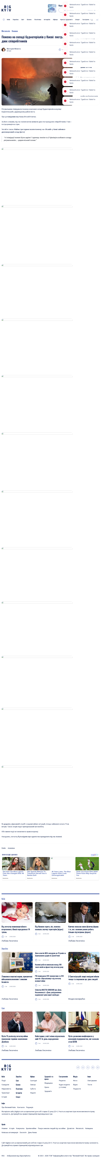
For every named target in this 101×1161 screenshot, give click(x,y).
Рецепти (62, 1080)
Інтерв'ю (47, 20)
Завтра (33, 1084)
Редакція (29, 1107)
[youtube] (97, 1067)
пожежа (11, 848)
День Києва (32, 1132)
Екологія (23, 1132)
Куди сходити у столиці (64, 1085)
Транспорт (6, 1093)
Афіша (55, 20)
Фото (75, 1080)
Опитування (92, 1080)
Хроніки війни (31, 1128)
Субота (33, 1089)
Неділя (33, 1093)
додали (7, 824)
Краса (46, 1087)
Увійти (90, 10)
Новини (15, 31)
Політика (37, 20)
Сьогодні (33, 1080)
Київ (8, 20)
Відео (75, 1084)
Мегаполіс (6, 31)
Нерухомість (6, 1089)
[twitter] (88, 1067)
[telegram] (78, 1067)
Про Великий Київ (9, 1107)
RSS (3, 1156)
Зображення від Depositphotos (18, 1156)
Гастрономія (63, 1076)
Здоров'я (48, 1091)
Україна (15, 20)
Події (4, 1080)
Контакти (21, 1107)
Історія (4, 1097)
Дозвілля (70, 1128)
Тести (89, 1084)
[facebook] (83, 1067)
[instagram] (92, 1067)
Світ (22, 20)
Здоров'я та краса (48, 1077)
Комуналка (20, 1128)
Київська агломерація (10, 1132)
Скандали (5, 1084)
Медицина (48, 1083)
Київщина (89, 1128)
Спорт (18, 1097)
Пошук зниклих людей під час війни (51, 1128)
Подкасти (77, 1089)
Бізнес (29, 20)
